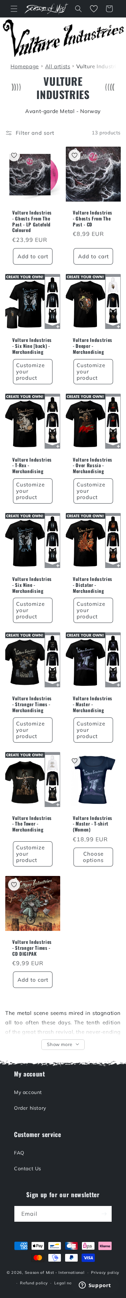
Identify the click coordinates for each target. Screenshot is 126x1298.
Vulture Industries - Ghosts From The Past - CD (92, 218)
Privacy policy (105, 1272)
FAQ (19, 1153)
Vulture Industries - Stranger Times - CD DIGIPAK (32, 947)
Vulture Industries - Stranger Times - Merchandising (32, 704)
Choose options (93, 856)
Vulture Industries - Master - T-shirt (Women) (92, 824)
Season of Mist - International (55, 1272)
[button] (14, 8)
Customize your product (30, 371)
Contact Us (27, 1168)
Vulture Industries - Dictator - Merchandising (92, 585)
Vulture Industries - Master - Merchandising (92, 704)
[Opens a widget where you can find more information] (95, 1286)
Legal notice (66, 1283)
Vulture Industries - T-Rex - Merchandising (32, 465)
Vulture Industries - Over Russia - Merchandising (92, 465)
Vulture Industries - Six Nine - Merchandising (32, 585)
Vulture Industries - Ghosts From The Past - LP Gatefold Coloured (32, 221)
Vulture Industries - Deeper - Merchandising (92, 346)
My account (28, 1092)
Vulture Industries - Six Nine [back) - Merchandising (32, 346)
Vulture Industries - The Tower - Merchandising (32, 824)
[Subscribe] (104, 1214)
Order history (30, 1108)
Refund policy (34, 1283)
